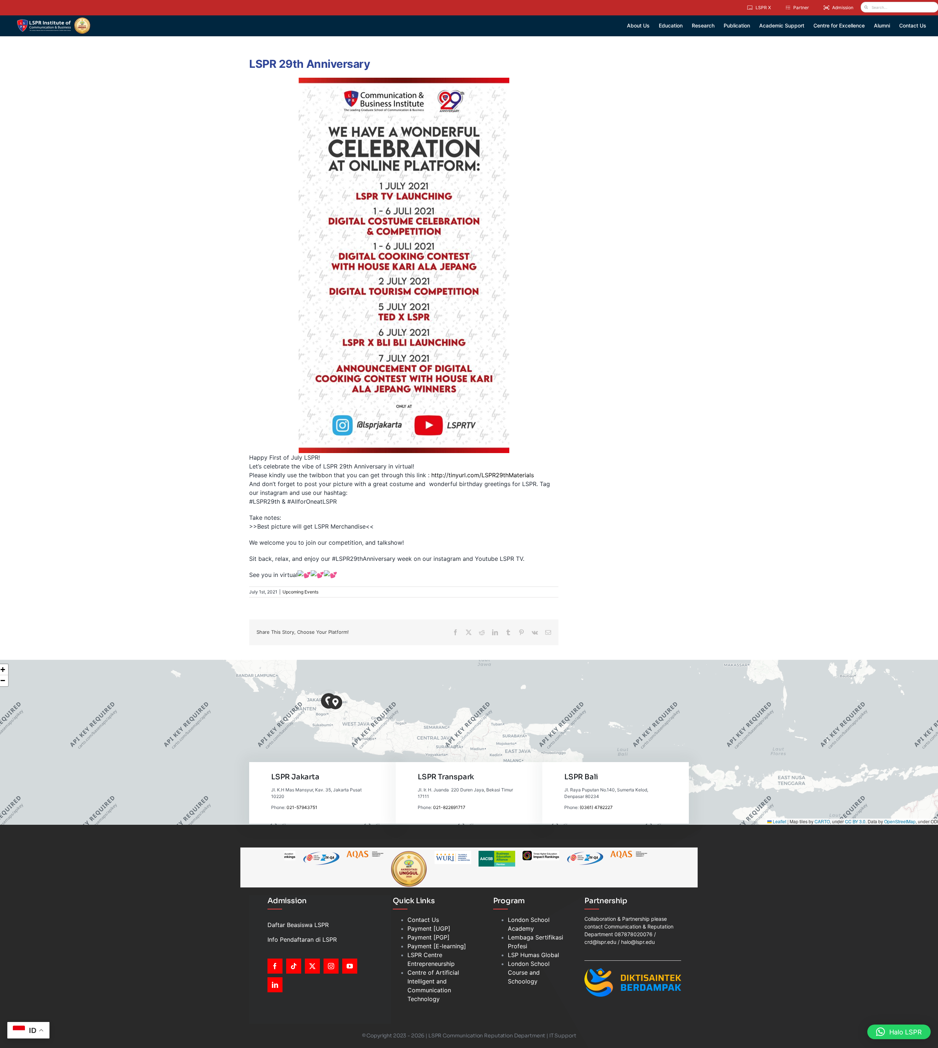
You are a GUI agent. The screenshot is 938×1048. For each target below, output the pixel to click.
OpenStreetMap (900, 821)
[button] (335, 702)
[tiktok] (293, 966)
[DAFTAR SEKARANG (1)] (53, 19)
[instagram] (331, 966)
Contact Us (423, 919)
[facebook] (274, 966)
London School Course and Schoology (529, 972)
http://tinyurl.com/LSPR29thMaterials (482, 475)
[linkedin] (274, 984)
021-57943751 (302, 807)
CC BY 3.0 (855, 821)
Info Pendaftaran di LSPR (302, 939)
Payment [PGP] (428, 937)
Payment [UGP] (428, 928)
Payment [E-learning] (436, 946)
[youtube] (349, 966)
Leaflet (779, 821)
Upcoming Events (300, 592)
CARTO (822, 821)
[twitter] (312, 966)
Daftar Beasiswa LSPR (298, 925)
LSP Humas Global (533, 955)
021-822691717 (449, 807)
